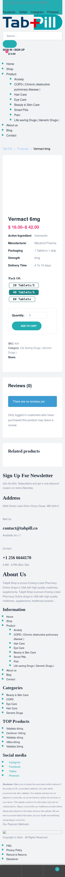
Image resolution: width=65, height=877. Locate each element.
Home (9, 616)
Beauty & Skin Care (25, 652)
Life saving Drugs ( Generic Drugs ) (34, 666)
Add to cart (29, 326)
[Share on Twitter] (22, 357)
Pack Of (14, 278)
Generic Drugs (14, 713)
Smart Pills (20, 657)
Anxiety (18, 630)
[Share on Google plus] (34, 357)
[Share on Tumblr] (30, 357)
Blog (8, 674)
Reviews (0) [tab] (20, 386)
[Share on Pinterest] (37, 357)
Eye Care (19, 648)
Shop (9, 621)
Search (32, 871)
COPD (10, 699)
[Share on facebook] (18, 357)
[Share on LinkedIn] (26, 357)
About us (11, 670)
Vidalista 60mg (14, 728)
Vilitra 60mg (13, 742)
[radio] (24, 285)
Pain (16, 661)
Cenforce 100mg (15, 733)
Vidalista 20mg (14, 746)
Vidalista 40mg (14, 737)
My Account (11, 871)
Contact (10, 679)
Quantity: (18, 315)
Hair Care (19, 643)
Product (10, 625)
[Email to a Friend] (41, 357)
